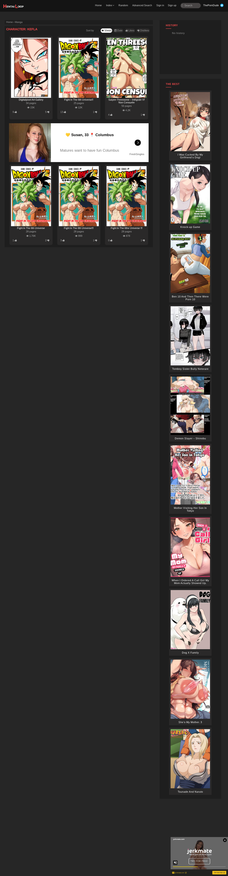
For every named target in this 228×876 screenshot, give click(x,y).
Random (123, 5)
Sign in (160, 5)
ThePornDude (211, 5)
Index (109, 5)
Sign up (172, 5)
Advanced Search (142, 5)
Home (98, 5)
